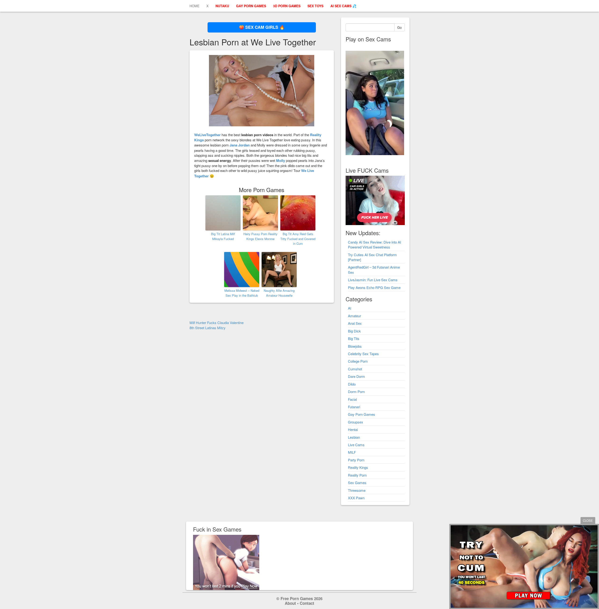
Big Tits (353, 338)
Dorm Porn (356, 391)
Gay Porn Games (361, 414)
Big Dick (354, 330)
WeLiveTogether (207, 134)
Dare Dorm (356, 376)
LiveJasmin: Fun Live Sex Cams (373, 279)
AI (349, 308)
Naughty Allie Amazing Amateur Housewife (279, 293)
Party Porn (356, 459)
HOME (194, 6)
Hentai (353, 429)
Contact (307, 603)
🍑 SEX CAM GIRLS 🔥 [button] (262, 27)
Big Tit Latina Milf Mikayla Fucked (223, 236)
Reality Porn (357, 475)
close (588, 520)
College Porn (358, 361)
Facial (352, 399)
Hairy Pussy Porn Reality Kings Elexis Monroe (260, 236)
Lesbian (354, 437)
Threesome (356, 490)
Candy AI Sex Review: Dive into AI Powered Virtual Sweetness (374, 244)
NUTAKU (222, 6)
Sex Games (357, 482)
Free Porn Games (297, 598)
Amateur (354, 315)
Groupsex (355, 421)
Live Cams (356, 444)
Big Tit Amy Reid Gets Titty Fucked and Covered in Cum (297, 239)
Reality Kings (358, 467)
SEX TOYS (315, 6)
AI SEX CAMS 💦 (343, 6)
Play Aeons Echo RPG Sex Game (374, 287)
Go (399, 27)
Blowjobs (355, 346)
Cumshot (355, 368)
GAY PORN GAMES (251, 6)
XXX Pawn (356, 497)
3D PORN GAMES (286, 6)
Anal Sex (355, 323)
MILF (352, 452)
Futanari (354, 406)
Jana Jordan (240, 145)
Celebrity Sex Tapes (363, 353)
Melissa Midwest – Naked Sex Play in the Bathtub (241, 293)
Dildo (352, 384)
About (290, 603)
